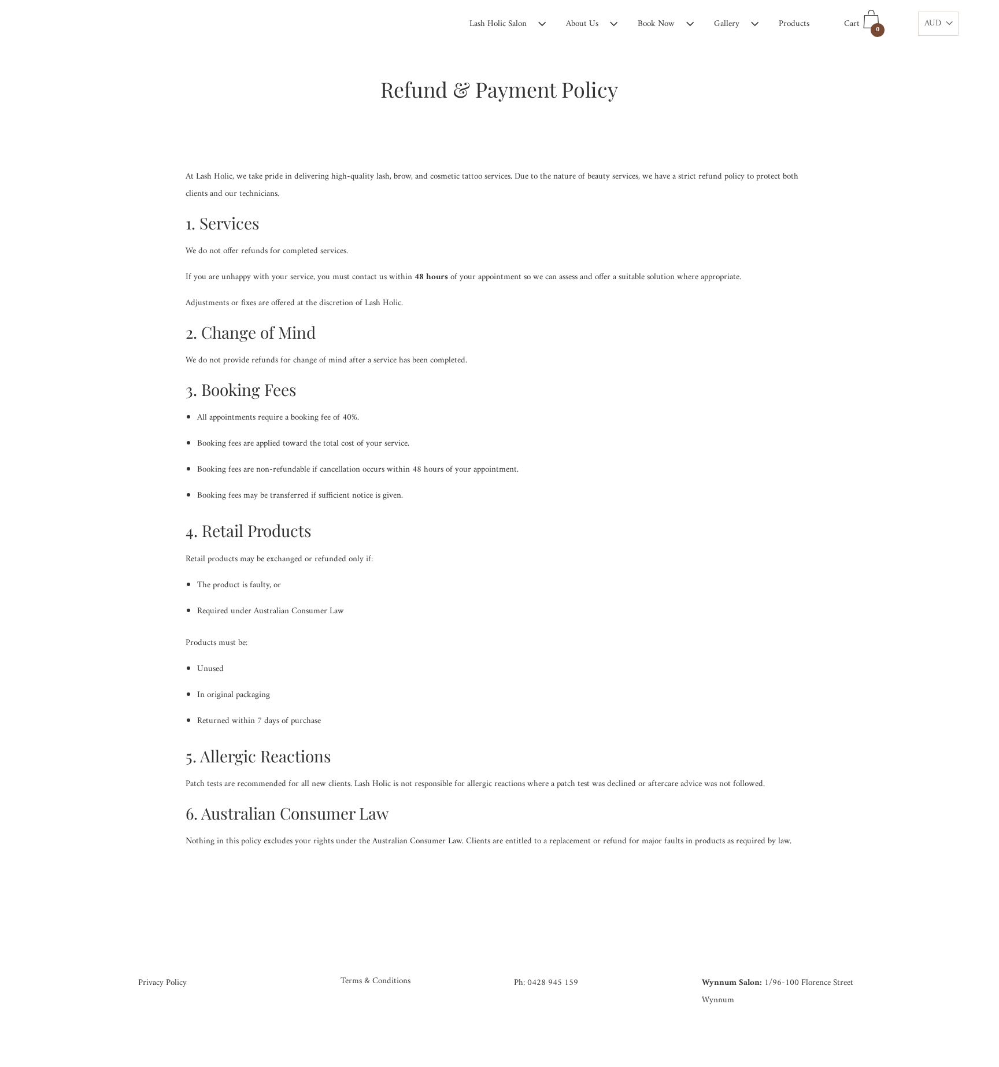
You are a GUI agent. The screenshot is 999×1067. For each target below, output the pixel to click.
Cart (861, 26)
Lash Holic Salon (498, 24)
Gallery (726, 24)
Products (794, 24)
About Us (582, 24)
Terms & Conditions (375, 981)
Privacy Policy (162, 983)
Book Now (656, 24)
